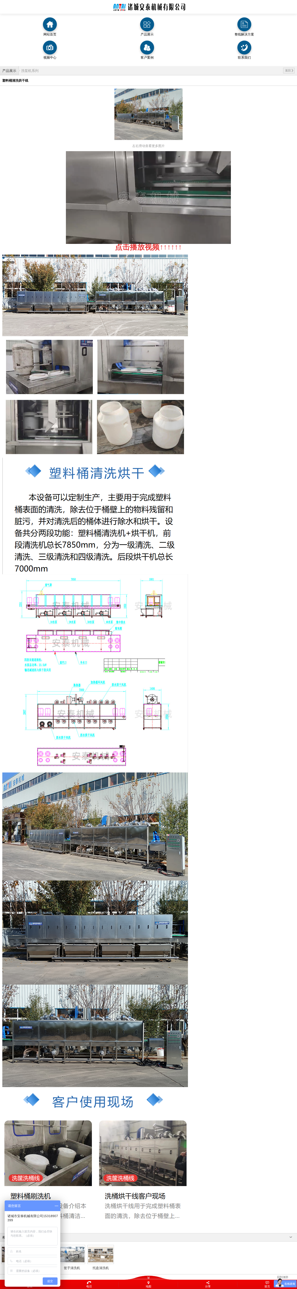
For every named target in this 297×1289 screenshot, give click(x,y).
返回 (288, 70)
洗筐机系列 (30, 71)
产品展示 (9, 71)
